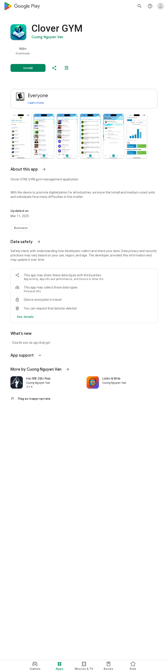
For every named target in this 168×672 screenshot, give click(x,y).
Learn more (36, 103)
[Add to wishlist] (66, 68)
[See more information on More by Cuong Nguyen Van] (67, 369)
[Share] (54, 68)
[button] (20, 136)
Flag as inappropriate (30, 399)
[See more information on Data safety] (38, 242)
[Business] (20, 228)
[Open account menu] (160, 6)
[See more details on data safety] (25, 316)
